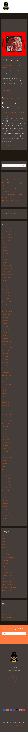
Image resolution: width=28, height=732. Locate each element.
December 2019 (6, 448)
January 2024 (6, 299)
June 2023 (5, 320)
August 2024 (6, 277)
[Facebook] (10, 710)
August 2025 (6, 241)
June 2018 (5, 503)
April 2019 (5, 472)
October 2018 (6, 491)
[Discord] (4, 710)
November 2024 (7, 268)
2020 (3, 542)
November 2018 (7, 488)
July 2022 (5, 354)
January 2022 (6, 372)
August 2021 (5, 387)
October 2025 (6, 235)
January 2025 (6, 262)
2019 (3, 539)
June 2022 (5, 357)
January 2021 (6, 408)
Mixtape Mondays (7, 557)
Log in (4, 608)
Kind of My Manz (7, 554)
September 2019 (7, 457)
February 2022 (6, 369)
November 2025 (7, 232)
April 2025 (5, 253)
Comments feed (6, 614)
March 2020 (6, 439)
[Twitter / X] (17, 710)
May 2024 (5, 287)
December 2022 (6, 338)
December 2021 (6, 375)
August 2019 (6, 460)
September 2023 (7, 311)
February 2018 (6, 515)
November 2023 (7, 305)
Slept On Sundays (7, 584)
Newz (3, 566)
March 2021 (5, 402)
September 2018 (7, 494)
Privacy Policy (14, 681)
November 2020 (7, 415)
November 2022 (7, 341)
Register (14, 684)
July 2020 (5, 427)
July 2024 (5, 280)
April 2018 (5, 509)
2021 (3, 545)
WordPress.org (6, 617)
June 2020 (5, 430)
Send (6, 638)
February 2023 (6, 332)
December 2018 (6, 485)
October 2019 (6, 454)
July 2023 (5, 317)
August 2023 (6, 314)
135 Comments (6, 65)
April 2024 (5, 290)
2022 (3, 548)
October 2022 (6, 344)
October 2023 (6, 308)
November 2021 (6, 378)
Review (4, 578)
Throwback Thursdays (8, 590)
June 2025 (5, 247)
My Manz (14, 112)
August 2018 (6, 497)
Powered (8, 725)
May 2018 (5, 506)
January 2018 (6, 518)
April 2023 (5, 326)
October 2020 (6, 418)
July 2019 (4, 463)
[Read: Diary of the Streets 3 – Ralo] (11, 98)
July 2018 (4, 500)
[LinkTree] (23, 710)
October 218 (5, 521)
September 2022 (7, 347)
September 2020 (7, 421)
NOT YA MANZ (6, 11)
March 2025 (5, 256)
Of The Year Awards (8, 575)
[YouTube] (7, 710)
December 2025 (6, 229)
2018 (3, 536)
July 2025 (5, 244)
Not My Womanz (7, 572)
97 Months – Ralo (13, 60)
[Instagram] (14, 710)
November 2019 (7, 451)
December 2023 (6, 302)
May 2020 (5, 433)
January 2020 (6, 445)
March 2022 (5, 366)
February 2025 (6, 259)
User (14, 686)
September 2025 (7, 238)
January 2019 (6, 482)
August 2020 (6, 424)
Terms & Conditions (14, 678)
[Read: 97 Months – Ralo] (14, 44)
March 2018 (5, 512)
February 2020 (6, 442)
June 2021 (5, 393)
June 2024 (5, 283)
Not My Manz (16, 65)
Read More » (6, 90)
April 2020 (5, 436)
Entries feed (5, 611)
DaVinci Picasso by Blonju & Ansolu (13, 180)
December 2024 (6, 265)
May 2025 (5, 250)
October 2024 (6, 271)
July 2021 (4, 390)
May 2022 (5, 360)
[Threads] (20, 710)
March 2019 (5, 476)
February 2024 (6, 296)
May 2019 (5, 469)
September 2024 (7, 274)
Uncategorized (6, 593)
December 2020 (7, 411)
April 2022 (5, 363)
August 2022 (6, 351)
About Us (14, 676)
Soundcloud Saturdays (9, 587)
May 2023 (5, 323)
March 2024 (5, 293)
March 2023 (5, 329)
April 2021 (5, 399)
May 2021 (5, 396)
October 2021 (6, 381)
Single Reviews (6, 581)
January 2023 (6, 335)
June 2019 (5, 466)
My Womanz (5, 563)
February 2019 (6, 479)
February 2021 (6, 405)
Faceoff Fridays (6, 551)
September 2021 (7, 384)
